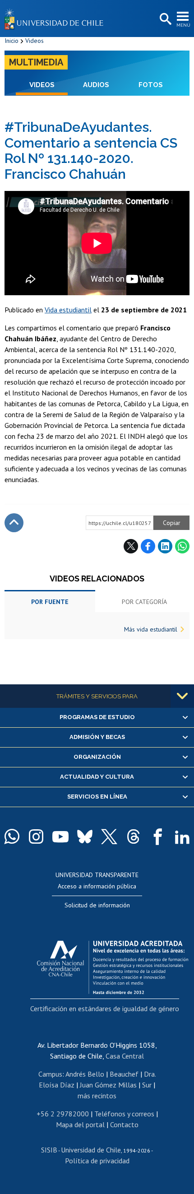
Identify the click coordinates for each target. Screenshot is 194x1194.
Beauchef (124, 1073)
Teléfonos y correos (124, 1113)
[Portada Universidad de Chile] (56, 18)
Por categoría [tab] (144, 602)
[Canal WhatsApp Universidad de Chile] (11, 836)
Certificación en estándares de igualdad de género (104, 1008)
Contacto (124, 1124)
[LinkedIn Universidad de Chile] (182, 836)
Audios (96, 85)
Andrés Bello (84, 1073)
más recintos (97, 1095)
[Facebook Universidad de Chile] (158, 836)
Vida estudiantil (68, 309)
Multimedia (36, 62)
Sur (147, 1084)
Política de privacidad (97, 1160)
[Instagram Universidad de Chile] (36, 836)
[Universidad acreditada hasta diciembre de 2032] (112, 965)
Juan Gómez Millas (108, 1084)
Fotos (151, 85)
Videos (34, 40)
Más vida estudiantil (150, 629)
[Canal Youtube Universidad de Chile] (60, 836)
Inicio (11, 40)
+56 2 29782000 (63, 1113)
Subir (14, 522)
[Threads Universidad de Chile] (133, 836)
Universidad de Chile (91, 1149)
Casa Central (125, 1055)
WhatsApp (182, 546)
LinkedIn (165, 546)
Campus (50, 1073)
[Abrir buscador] (164, 19)
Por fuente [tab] (50, 602)
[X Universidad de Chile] (109, 836)
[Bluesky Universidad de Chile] (85, 836)
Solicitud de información (97, 905)
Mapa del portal (80, 1124)
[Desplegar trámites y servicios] (182, 696)
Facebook (148, 546)
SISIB (49, 1149)
